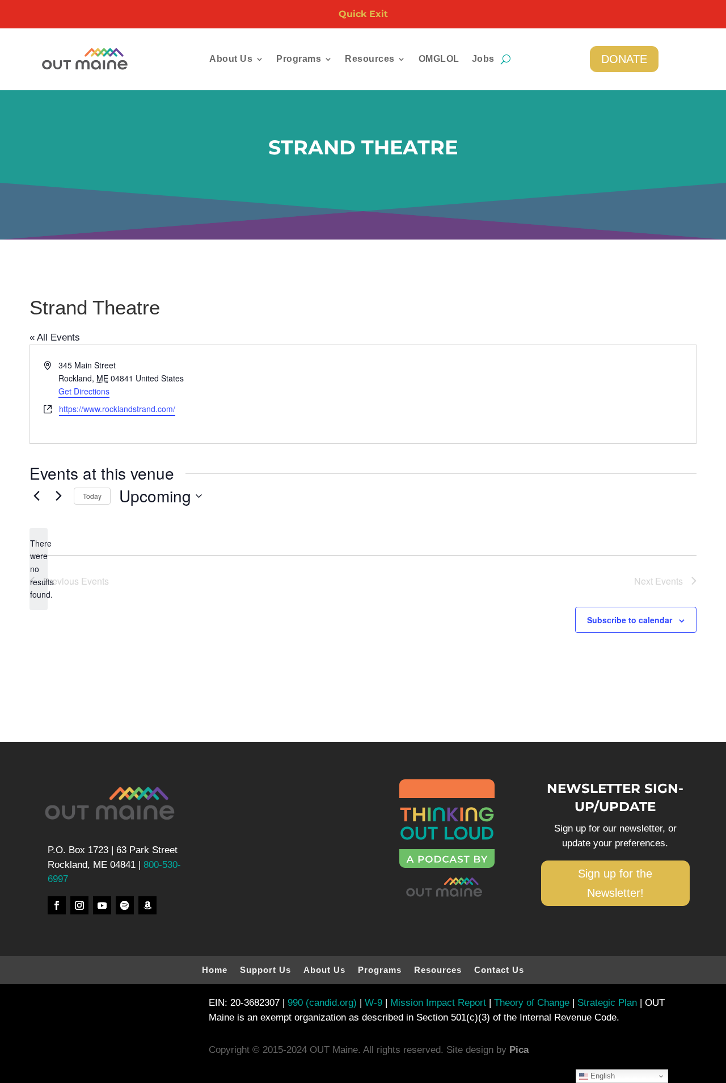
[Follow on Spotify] (125, 905)
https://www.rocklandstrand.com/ (117, 408)
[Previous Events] (36, 496)
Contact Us (499, 970)
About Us (324, 970)
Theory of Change (530, 1002)
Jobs (483, 59)
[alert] (38, 569)
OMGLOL (439, 59)
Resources (438, 970)
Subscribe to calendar (629, 620)
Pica (519, 1049)
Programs (380, 970)
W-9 (375, 1002)
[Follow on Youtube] (102, 905)
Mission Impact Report (438, 1002)
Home (214, 970)
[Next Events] (58, 496)
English (601, 1076)
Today (92, 496)
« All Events (54, 337)
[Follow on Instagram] (79, 905)
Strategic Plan (606, 1002)
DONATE (624, 59)
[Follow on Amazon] (147, 905)
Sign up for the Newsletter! (615, 883)
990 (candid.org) (322, 1002)
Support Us (265, 970)
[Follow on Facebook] (57, 905)
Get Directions (83, 391)
